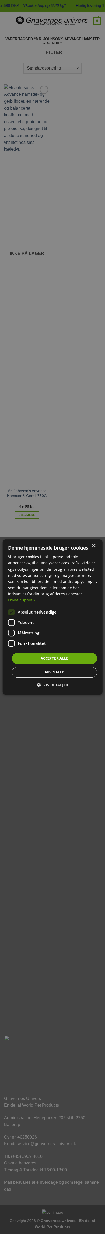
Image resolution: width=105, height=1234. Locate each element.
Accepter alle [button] (54, 658)
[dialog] (53, 617)
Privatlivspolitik (21, 600)
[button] (52, 685)
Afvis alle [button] (54, 672)
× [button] (94, 546)
